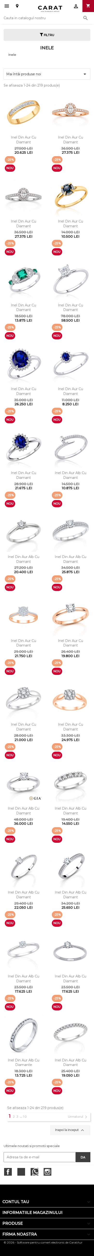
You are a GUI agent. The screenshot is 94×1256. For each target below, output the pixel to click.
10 (25, 1116)
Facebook (8, 1172)
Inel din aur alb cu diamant (70, 475)
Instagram (47, 1172)
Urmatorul (78, 1117)
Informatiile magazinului (32, 1212)
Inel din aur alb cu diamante (23, 1062)
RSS (34, 1172)
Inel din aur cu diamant (23, 139)
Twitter (21, 1172)
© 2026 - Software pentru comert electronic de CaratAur (43, 1242)
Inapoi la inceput (70, 1130)
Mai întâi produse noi (47, 74)
